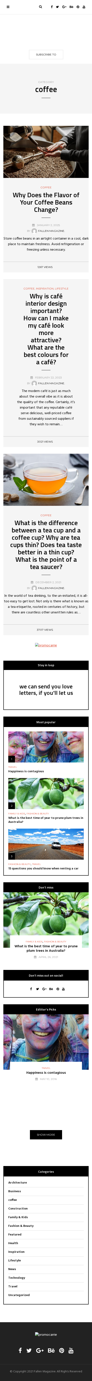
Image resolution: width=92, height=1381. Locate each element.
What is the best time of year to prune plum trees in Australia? (45, 820)
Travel (12, 767)
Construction (18, 1208)
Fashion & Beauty (38, 813)
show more (46, 1134)
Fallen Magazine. (51, 230)
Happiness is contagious (26, 771)
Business (14, 1191)
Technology (16, 1278)
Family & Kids (16, 813)
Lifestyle (62, 288)
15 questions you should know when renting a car (43, 868)
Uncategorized (19, 1295)
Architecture (17, 1182)
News (12, 1269)
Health (13, 1243)
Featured (14, 1234)
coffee (46, 187)
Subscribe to (46, 54)
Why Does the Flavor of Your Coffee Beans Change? (46, 202)
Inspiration (45, 288)
